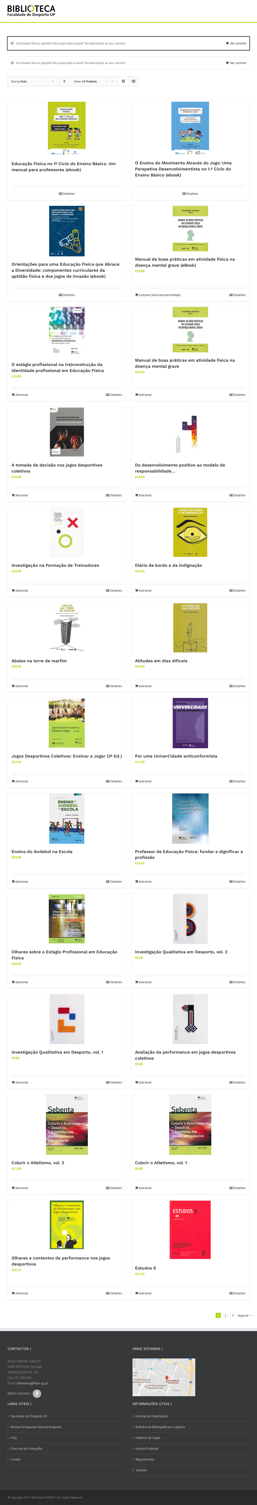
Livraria (15, 1459)
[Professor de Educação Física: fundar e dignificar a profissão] (190, 818)
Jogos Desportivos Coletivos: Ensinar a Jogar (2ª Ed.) (67, 756)
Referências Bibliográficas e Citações (160, 1427)
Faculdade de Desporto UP (29, 1416)
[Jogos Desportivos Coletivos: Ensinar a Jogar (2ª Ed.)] (67, 723)
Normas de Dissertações (152, 1416)
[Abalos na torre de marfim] (67, 628)
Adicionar (21, 395)
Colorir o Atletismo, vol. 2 (38, 1162)
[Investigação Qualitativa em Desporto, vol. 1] (67, 1019)
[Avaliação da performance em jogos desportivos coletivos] (190, 1019)
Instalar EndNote (147, 1448)
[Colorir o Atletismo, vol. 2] (67, 1125)
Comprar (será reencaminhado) (160, 295)
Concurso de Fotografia (26, 1448)
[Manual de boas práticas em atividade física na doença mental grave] (190, 329)
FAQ (14, 1438)
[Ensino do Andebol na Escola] (67, 818)
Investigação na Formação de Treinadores (55, 565)
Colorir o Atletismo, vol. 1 (161, 1162)
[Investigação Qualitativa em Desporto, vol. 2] (190, 919)
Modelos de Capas (148, 1438)
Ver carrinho (238, 43)
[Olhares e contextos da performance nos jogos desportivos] (67, 1225)
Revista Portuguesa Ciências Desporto (36, 1427)
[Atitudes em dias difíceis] (190, 628)
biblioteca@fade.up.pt (32, 1383)
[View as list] (133, 81)
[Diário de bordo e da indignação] (190, 532)
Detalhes (68, 194)
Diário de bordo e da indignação (168, 565)
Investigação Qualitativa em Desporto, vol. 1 (57, 1052)
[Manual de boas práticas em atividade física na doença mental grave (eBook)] (190, 228)
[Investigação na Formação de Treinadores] (67, 532)
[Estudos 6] (190, 1230)
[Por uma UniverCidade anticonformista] (190, 723)
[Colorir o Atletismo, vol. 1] (190, 1125)
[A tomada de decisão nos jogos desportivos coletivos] (67, 432)
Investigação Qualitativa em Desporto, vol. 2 (181, 951)
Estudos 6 (145, 1268)
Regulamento (145, 1459)
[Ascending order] (64, 81)
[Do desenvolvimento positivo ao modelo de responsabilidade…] (190, 432)
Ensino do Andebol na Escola (42, 851)
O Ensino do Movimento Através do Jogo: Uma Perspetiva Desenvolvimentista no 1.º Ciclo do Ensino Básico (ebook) (183, 168)
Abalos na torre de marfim (39, 660)
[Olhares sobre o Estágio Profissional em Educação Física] (67, 919)
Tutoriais (141, 1470)
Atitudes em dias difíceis (161, 660)
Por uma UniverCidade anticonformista (176, 756)
